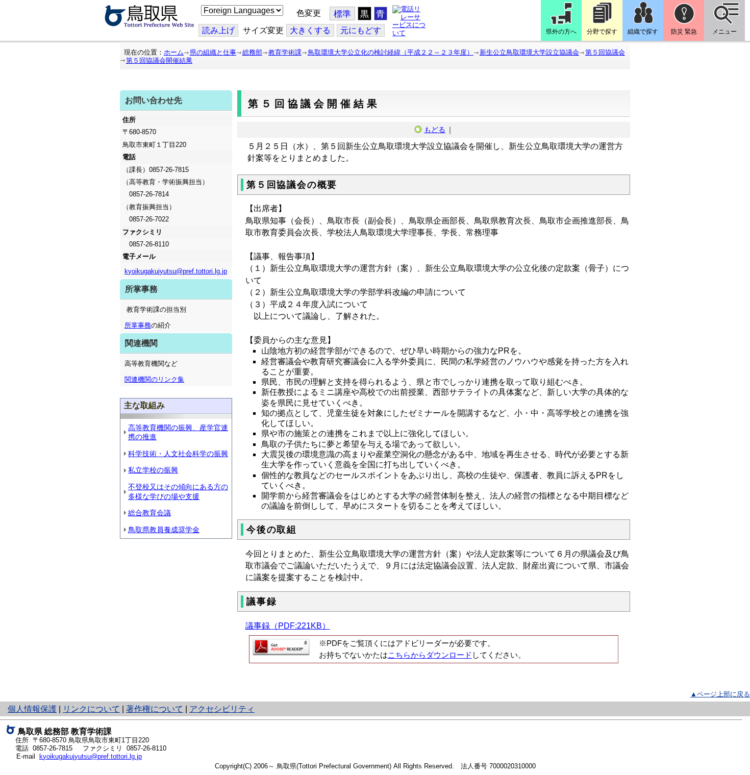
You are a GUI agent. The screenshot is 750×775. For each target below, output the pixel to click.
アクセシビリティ (222, 709)
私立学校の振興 (153, 470)
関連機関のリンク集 (154, 379)
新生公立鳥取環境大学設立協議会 (529, 52)
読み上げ (218, 30)
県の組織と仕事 (213, 52)
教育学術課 (285, 52)
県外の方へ (561, 31)
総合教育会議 (149, 513)
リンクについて (91, 709)
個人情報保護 (32, 709)
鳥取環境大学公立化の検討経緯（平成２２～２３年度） (390, 52)
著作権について (154, 709)
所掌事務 (137, 325)
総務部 (252, 52)
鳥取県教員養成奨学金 (163, 530)
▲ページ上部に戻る (720, 694)
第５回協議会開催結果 (159, 60)
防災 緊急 (684, 31)
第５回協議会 (605, 52)
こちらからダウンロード (430, 655)
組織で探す (643, 31)
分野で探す (602, 31)
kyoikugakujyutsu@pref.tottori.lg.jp (175, 271)
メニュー (724, 31)
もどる (434, 130)
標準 (342, 14)
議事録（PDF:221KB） (287, 625)
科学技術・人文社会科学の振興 (178, 453)
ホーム (174, 52)
